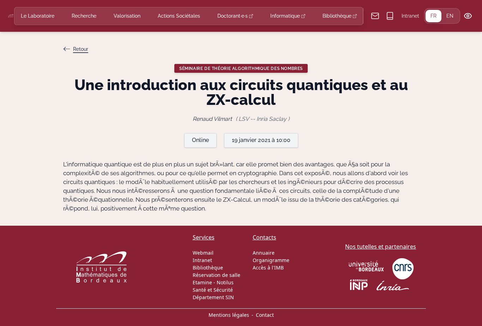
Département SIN (213, 297)
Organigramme (271, 260)
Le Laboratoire (37, 16)
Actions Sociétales (179, 16)
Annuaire (264, 252)
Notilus (225, 282)
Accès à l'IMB (268, 267)
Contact (265, 315)
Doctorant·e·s (233, 16)
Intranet (410, 16)
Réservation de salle (216, 275)
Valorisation (127, 16)
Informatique (285, 16)
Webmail (203, 252)
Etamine (202, 282)
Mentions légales (229, 315)
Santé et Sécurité (213, 289)
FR (433, 16)
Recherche (84, 16)
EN (449, 16)
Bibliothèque (338, 16)
